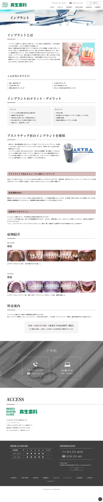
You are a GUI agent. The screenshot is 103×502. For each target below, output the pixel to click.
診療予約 (95, 3)
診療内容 (89, 7)
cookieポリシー (52, 481)
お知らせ (60, 7)
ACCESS (76, 469)
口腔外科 (90, 478)
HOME (52, 7)
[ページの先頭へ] (100, 499)
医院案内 (14, 478)
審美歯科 (46, 478)
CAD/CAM (56, 478)
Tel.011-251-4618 (58, 3)
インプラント (68, 478)
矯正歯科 (79, 478)
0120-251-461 (78, 3)
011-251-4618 (72, 451)
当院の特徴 (79, 7)
